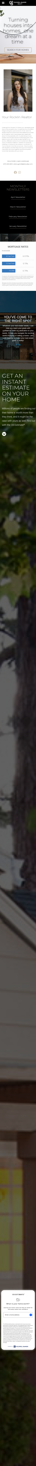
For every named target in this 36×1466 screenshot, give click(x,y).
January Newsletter (18, 226)
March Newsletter (18, 207)
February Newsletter (18, 217)
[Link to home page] (18, 3)
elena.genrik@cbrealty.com (23, 164)
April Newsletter (18, 197)
